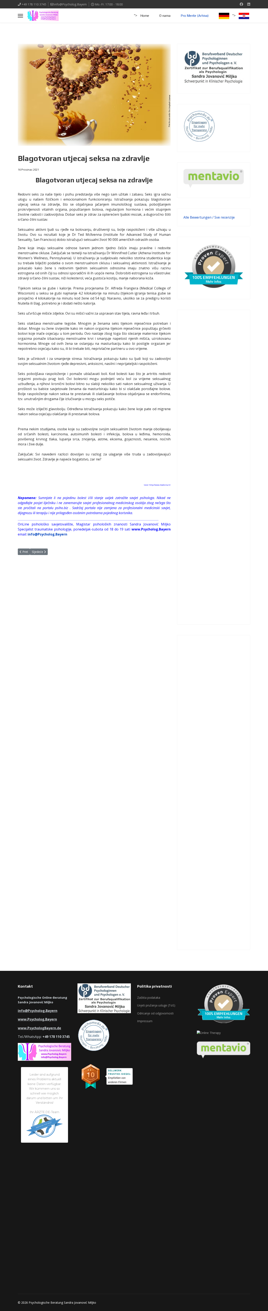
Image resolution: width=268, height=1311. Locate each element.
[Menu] (20, 16)
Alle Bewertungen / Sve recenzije (209, 217)
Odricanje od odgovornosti (155, 1013)
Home (144, 16)
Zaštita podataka (148, 998)
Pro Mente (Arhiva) (195, 16)
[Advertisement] (213, 467)
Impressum (144, 1021)
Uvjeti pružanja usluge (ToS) (156, 1005)
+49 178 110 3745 (34, 4)
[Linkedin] (248, 4)
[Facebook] (241, 4)
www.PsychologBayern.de (39, 1028)
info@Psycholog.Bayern (70, 4)
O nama (164, 16)
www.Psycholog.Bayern (37, 1019)
